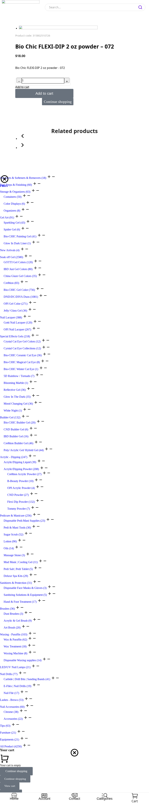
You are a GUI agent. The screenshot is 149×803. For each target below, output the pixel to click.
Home (14, 798)
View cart (9, 785)
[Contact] (74, 795)
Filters (4, 185)
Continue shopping (16, 771)
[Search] (140, 7)
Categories (104, 798)
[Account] (44, 795)
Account (44, 798)
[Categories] (105, 795)
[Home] (14, 795)
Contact (74, 798)
